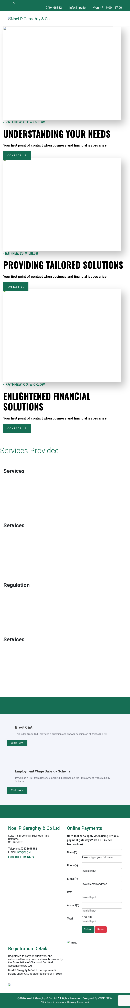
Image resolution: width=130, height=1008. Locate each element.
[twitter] (14, 3)
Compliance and (20, 579)
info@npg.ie (77, 7)
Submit (88, 929)
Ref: (69, 892)
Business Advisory (23, 519)
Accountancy (17, 465)
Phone (72, 865)
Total (70, 918)
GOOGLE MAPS (21, 857)
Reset (100, 929)
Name (72, 852)
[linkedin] (19, 3)
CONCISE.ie (105, 998)
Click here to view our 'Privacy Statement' (65, 1002)
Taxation (12, 633)
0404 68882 (54, 7)
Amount (73, 905)
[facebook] (9, 3)
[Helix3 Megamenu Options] (120, 18)
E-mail (72, 878)
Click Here (17, 743)
